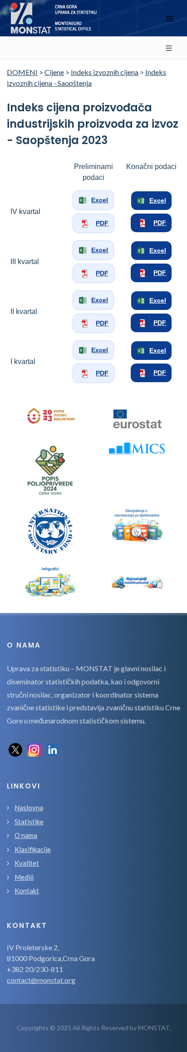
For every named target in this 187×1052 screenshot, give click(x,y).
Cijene (54, 72)
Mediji (24, 877)
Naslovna (29, 807)
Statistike (29, 822)
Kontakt (27, 891)
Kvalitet (27, 863)
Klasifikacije (33, 849)
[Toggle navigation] (169, 18)
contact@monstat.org (41, 980)
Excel (99, 200)
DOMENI (22, 72)
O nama (26, 835)
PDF (102, 223)
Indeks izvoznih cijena (104, 72)
